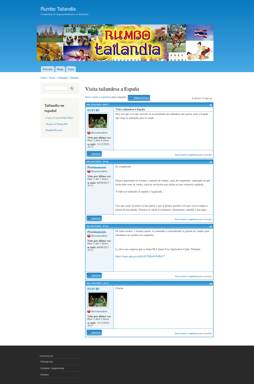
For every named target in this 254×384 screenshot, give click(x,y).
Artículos (47, 69)
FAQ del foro (47, 361)
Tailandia (62, 77)
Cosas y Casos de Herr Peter (59, 117)
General (74, 77)
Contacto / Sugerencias (52, 368)
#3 (211, 226)
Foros (71, 69)
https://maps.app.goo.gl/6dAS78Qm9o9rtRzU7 (140, 256)
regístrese (106, 97)
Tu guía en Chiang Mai (57, 124)
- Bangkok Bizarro (53, 130)
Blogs (60, 69)
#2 (211, 162)
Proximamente (96, 167)
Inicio (43, 77)
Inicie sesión (91, 97)
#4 (211, 284)
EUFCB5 (93, 110)
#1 (211, 105)
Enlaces (45, 374)
